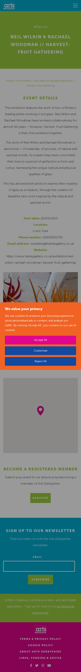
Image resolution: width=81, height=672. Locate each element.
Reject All (40, 361)
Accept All (40, 340)
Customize (40, 350)
